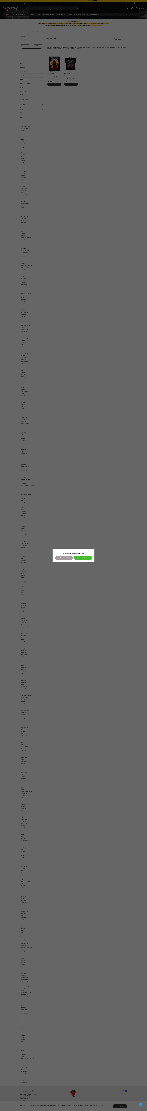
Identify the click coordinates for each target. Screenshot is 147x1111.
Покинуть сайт (64, 558)
